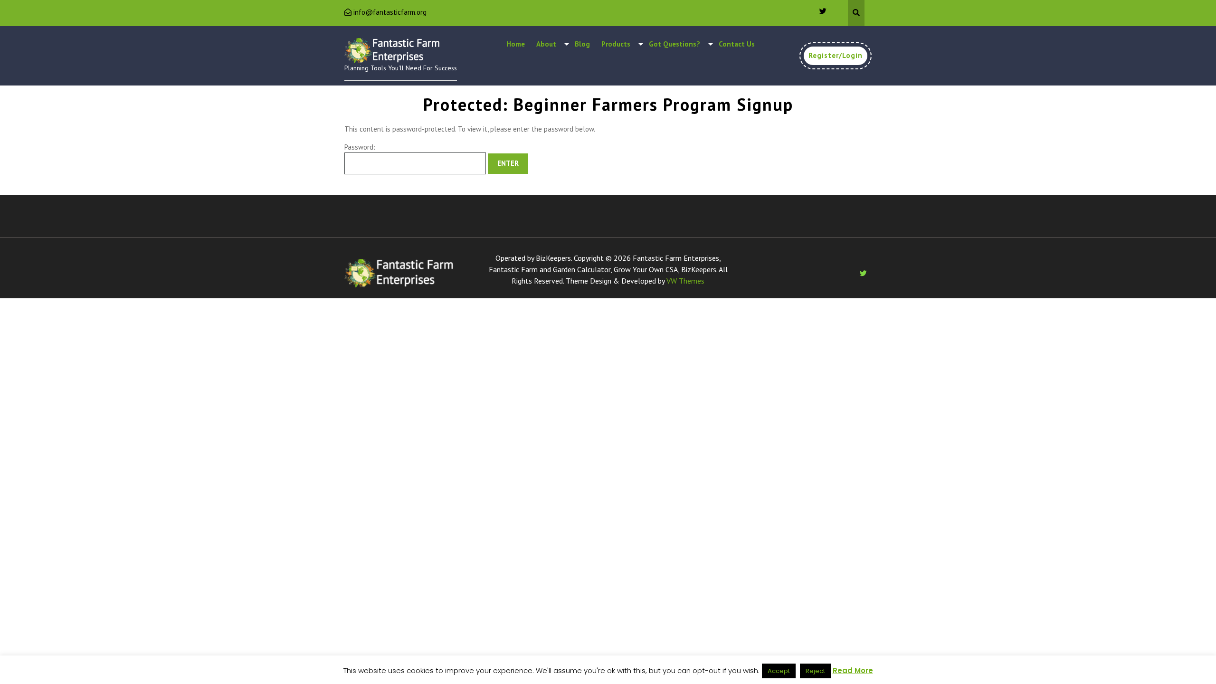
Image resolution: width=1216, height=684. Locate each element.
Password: (359, 147)
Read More (853, 670)
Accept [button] (779, 670)
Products (615, 43)
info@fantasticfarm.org (390, 12)
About (546, 43)
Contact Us (737, 43)
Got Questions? (674, 43)
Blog (582, 43)
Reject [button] (815, 670)
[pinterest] (818, 11)
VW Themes (684, 280)
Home (515, 43)
